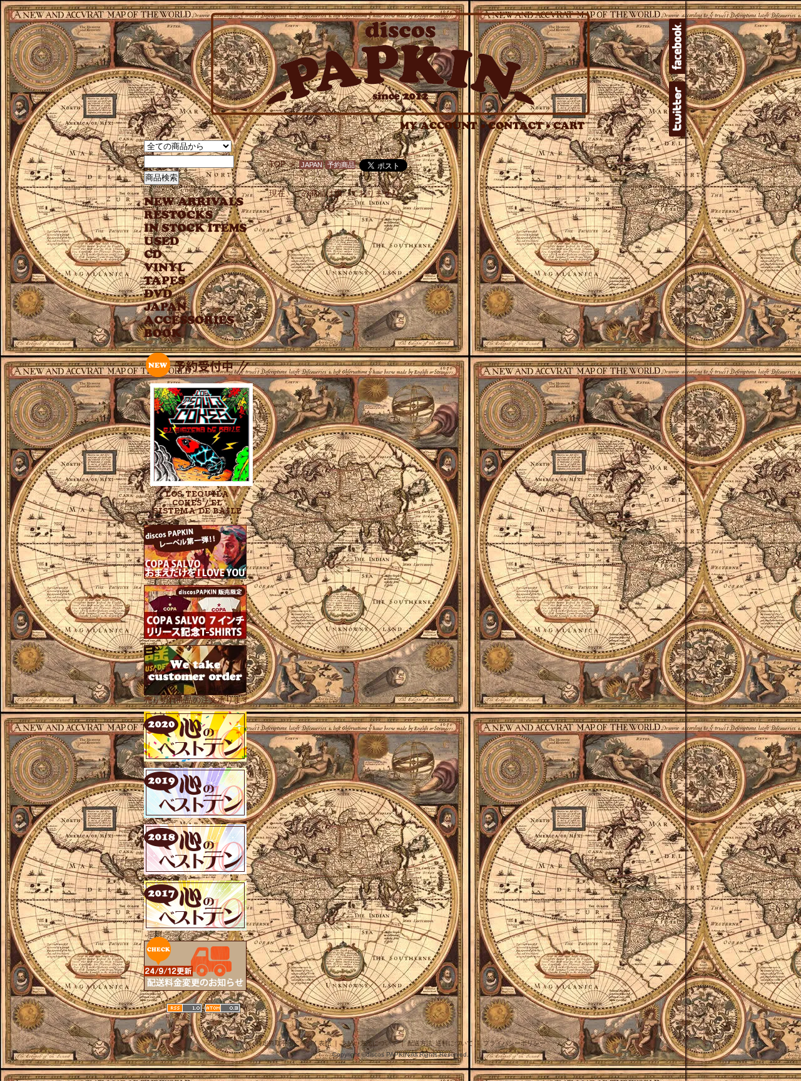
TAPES (165, 281)
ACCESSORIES (189, 320)
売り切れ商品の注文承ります (197, 700)
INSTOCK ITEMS (195, 228)
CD (153, 254)
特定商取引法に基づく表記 (293, 1043)
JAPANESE (186, 307)
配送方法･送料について (440, 1043)
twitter (677, 109)
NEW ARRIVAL (194, 202)
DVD (158, 294)
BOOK (163, 333)
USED (186, 241)
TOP (277, 164)
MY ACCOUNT (443, 126)
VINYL (166, 267)
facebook (677, 46)
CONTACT (519, 126)
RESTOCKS (186, 215)
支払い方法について (369, 1043)
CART (569, 126)
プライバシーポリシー (514, 1043)
